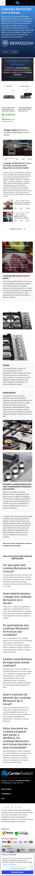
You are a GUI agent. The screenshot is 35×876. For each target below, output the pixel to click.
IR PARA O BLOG (15, 229)
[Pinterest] (19, 807)
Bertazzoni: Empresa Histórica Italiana (22, 203)
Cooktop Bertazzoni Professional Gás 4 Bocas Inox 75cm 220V (8, 109)
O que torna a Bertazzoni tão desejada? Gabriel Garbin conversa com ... (23, 218)
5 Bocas (5, 52)
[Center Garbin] (17, 3)
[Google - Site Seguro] (21, 833)
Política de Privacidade (10, 864)
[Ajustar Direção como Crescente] (31, 86)
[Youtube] (15, 807)
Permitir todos (17, 872)
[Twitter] (8, 807)
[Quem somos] (17, 773)
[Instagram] (12, 807)
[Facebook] (4, 807)
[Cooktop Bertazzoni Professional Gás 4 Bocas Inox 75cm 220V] (9, 97)
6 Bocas (14, 52)
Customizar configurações (17, 868)
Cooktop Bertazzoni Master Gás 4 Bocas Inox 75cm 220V (25, 109)
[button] (32, 3)
